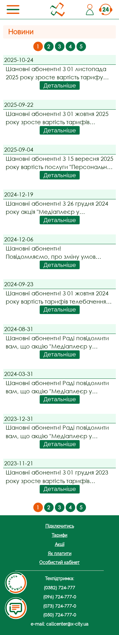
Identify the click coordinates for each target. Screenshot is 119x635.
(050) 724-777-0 (59, 615)
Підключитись (59, 526)
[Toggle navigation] (13, 9)
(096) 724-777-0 (59, 597)
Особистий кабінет (59, 562)
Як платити (59, 553)
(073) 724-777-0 (59, 606)
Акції (59, 544)
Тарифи (59, 535)
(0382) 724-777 (59, 587)
